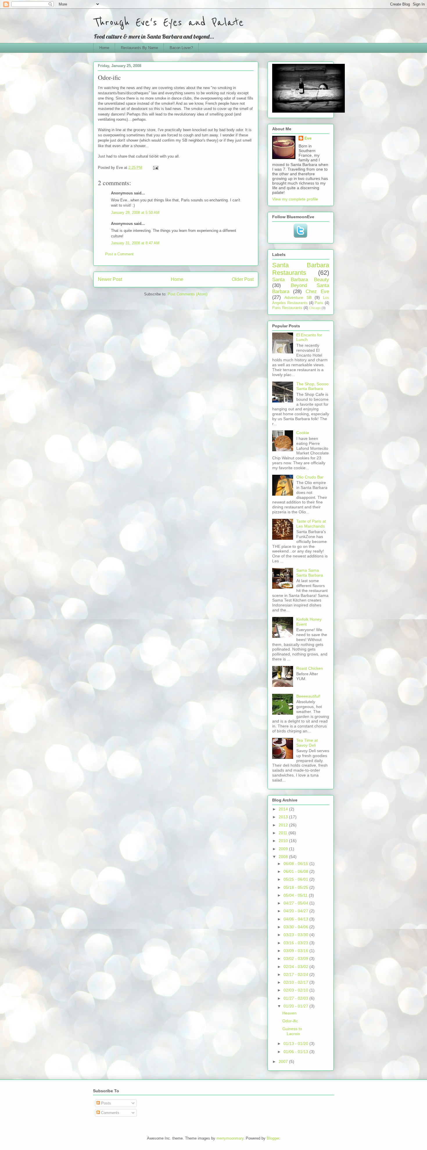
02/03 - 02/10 (296, 990)
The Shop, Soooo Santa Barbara (312, 386)
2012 (284, 825)
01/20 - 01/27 (296, 1006)
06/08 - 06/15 (296, 863)
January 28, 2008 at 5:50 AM (135, 212)
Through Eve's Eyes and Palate (168, 22)
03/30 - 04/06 (296, 927)
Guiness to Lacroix (292, 1031)
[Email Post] (155, 167)
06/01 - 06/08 (296, 871)
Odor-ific (290, 1021)
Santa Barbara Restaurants (300, 269)
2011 (283, 833)
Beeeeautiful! (308, 696)
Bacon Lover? (181, 48)
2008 (284, 856)
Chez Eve (317, 291)
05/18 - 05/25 (296, 887)
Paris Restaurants (287, 308)
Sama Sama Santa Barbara (309, 572)
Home (104, 48)
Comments (109, 1113)
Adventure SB (298, 297)
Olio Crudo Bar (310, 477)
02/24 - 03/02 (296, 966)
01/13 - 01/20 (296, 1043)
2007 (284, 1061)
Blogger (273, 1138)
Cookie (302, 432)
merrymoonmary (229, 1138)
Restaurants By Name (139, 48)
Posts (105, 1103)
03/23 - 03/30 (296, 934)
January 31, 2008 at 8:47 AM (135, 243)
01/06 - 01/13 (296, 1051)
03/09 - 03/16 (296, 950)
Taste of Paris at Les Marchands (311, 523)
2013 (284, 817)
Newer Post (110, 279)
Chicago (315, 308)
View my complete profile (295, 199)
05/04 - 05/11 (296, 895)
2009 (284, 848)
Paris (319, 303)
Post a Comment (119, 254)
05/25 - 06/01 (296, 879)
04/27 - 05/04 (296, 903)
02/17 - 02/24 (296, 974)
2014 (284, 809)
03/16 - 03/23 (296, 942)
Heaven (289, 1013)
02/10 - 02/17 (296, 982)
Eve (308, 138)
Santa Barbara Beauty (300, 279)
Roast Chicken (309, 668)
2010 (284, 840)
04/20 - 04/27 (296, 911)
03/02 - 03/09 (296, 958)
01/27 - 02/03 (296, 998)
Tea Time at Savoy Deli (307, 743)
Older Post (243, 279)
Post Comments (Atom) (187, 294)
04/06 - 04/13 (296, 919)
